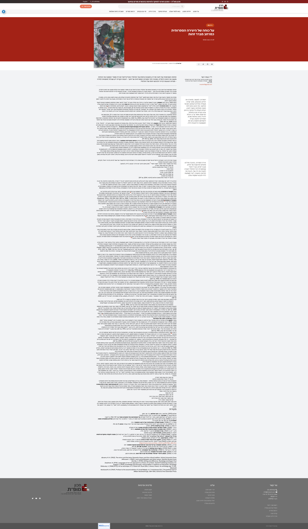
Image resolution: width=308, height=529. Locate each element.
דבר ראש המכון (210, 490)
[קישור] (70, 526)
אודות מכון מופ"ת (210, 492)
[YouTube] (36, 498)
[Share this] (207, 64)
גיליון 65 (210, 25)
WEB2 (267, 526)
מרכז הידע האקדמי (271, 516)
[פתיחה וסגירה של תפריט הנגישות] (4, 12)
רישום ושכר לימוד (272, 505)
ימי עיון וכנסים (141, 11)
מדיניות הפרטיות (147, 492)
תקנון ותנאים (148, 490)
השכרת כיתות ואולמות (116, 11)
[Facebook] (40, 498)
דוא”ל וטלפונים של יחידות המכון (206, 500)
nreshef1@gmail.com (206, 84)
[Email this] (212, 64)
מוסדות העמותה (210, 498)
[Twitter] (32, 498)
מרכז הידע (152, 11)
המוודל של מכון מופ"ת (271, 508)
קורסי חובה (274, 513)
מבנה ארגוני (211, 495)
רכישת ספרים (130, 11)
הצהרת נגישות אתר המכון (144, 498)
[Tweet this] (203, 64)
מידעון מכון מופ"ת (210, 503)
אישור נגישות (148, 495)
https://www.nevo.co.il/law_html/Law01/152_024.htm (157, 443)
